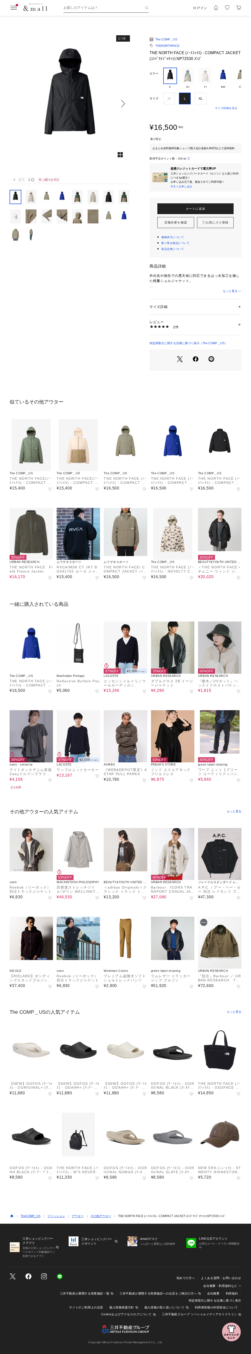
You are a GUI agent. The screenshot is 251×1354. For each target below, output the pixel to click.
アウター (78, 1216)
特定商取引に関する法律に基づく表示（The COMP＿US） (188, 343)
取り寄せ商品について (175, 243)
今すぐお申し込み (181, 186)
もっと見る (230, 291)
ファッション (56, 1216)
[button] (70, 103)
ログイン (200, 8)
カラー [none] (154, 73)
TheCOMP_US (30, 1216)
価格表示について (172, 237)
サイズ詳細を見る (226, 108)
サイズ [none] (154, 98)
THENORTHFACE (167, 46)
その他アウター (100, 1216)
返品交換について (172, 248)
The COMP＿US (166, 39)
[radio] (170, 78)
